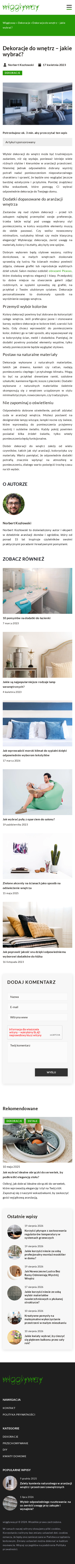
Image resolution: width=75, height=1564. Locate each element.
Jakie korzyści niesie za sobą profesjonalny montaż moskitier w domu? (45, 1254)
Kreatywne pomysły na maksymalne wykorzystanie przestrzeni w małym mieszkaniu (45, 1319)
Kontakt (9, 1407)
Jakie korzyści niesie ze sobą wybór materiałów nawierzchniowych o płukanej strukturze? (44, 1297)
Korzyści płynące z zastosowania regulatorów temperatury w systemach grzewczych (45, 1234)
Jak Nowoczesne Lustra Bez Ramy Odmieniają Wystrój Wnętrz (42, 1275)
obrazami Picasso (60, 270)
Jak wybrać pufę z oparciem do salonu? (29, 819)
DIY (5, 1449)
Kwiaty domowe (14, 1456)
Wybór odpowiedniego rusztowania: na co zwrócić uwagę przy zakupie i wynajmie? (45, 1505)
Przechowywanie (15, 1443)
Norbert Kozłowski (21, 64)
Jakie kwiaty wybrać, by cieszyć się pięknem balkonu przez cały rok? (45, 1339)
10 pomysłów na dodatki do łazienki (26, 618)
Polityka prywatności (19, 1414)
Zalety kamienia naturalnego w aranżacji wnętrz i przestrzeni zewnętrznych (46, 1485)
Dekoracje (12, 72)
